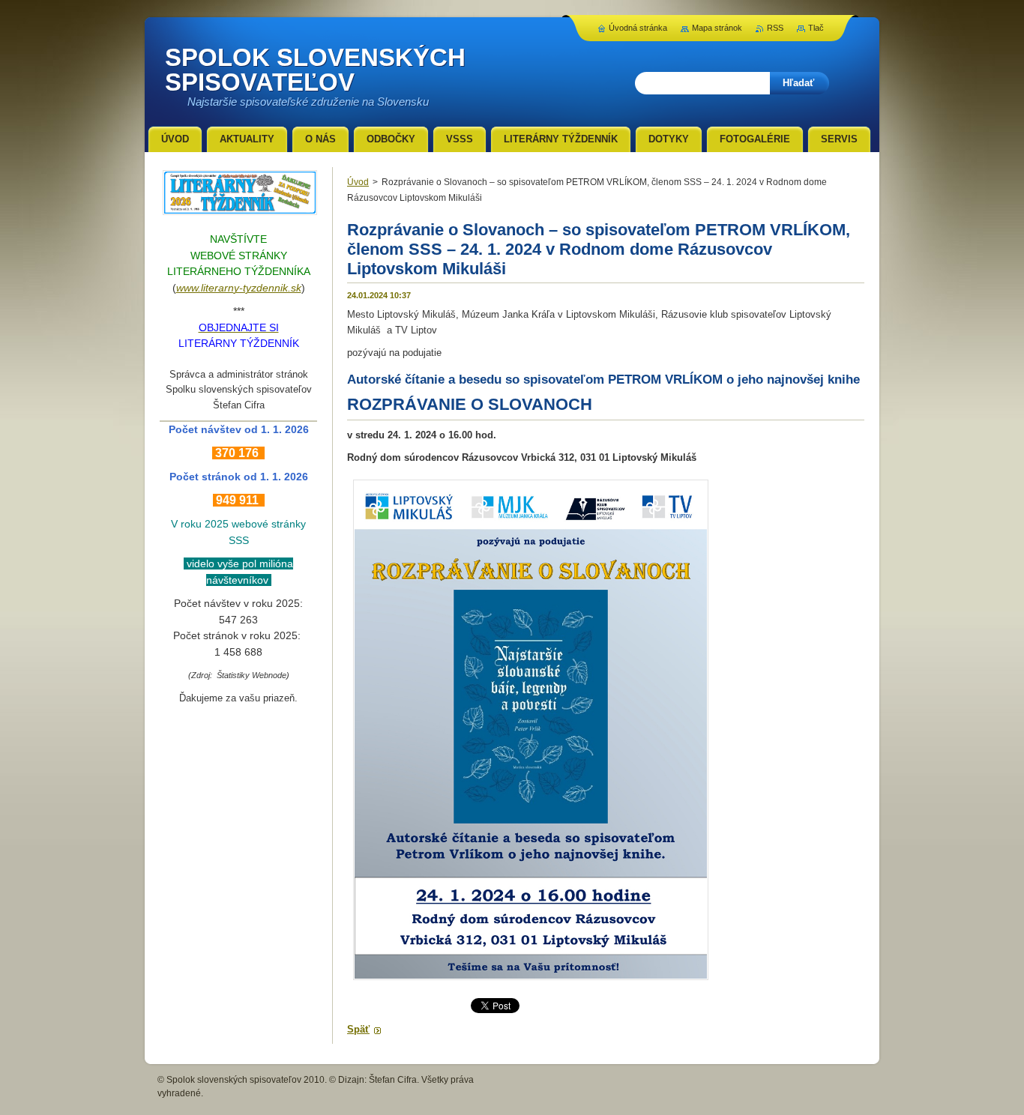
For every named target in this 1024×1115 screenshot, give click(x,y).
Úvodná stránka (638, 27)
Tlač (816, 27)
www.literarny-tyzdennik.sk (238, 288)
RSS (775, 27)
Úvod (358, 182)
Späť (358, 1029)
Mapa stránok (717, 27)
